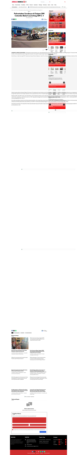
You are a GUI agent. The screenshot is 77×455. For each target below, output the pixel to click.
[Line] (40, 451)
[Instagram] (38, 451)
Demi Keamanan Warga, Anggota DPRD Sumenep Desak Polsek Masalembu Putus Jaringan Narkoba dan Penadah (37, 351)
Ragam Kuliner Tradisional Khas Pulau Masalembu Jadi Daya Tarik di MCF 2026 (57, 19)
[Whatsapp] (15, 19)
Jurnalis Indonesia (28, 332)
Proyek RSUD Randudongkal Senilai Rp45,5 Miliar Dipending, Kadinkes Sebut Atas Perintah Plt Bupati (60, 50)
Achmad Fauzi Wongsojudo (43, 442)
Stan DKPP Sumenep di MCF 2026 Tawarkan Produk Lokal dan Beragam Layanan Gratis (51, 26)
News (63, 439)
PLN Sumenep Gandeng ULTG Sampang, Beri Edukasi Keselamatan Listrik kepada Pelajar (57, 106)
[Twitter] (14, 19)
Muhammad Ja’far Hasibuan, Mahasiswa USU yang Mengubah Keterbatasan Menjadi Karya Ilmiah (57, 84)
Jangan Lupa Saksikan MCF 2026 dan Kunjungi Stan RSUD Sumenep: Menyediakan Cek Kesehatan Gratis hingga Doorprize (50, 50)
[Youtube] (36, 451)
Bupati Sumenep (46, 441)
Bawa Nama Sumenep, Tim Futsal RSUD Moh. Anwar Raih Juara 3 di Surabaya (64, 50)
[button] (50, 2)
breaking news (17, 332)
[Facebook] (12, 19)
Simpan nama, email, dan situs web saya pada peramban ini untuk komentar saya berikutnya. (29, 429)
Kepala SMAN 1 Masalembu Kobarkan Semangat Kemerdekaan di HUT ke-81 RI (52, 93)
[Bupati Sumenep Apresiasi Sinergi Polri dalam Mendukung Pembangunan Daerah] (19, 363)
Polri (29, 11)
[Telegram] (42, 451)
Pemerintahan (56, 439)
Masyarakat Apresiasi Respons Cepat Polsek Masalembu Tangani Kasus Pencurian (19, 351)
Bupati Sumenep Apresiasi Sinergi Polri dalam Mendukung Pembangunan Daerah (19, 370)
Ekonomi (63, 442)
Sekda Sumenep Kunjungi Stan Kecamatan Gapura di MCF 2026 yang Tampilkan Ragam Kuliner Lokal (59, 26)
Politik (56, 442)
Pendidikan (56, 444)
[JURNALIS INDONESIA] (19, 2)
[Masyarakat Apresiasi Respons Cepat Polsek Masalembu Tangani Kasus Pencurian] (19, 343)
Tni (63, 444)
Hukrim (56, 441)
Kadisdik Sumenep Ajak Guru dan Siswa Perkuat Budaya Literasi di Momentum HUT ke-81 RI (61, 93)
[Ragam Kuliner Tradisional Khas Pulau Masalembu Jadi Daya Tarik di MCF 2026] (57, 61)
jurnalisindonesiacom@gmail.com (32, 446)
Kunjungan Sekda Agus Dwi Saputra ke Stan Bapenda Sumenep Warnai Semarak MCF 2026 (63, 26)
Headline (22, 332)
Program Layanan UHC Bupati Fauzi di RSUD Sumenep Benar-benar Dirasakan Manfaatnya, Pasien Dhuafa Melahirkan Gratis (56, 41)
